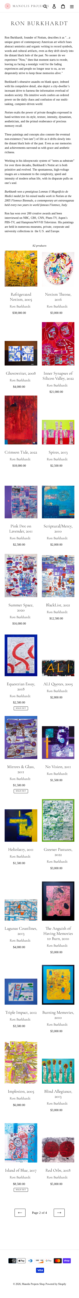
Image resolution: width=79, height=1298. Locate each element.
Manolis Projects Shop (33, 1284)
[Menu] (71, 6)
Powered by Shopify (56, 1284)
